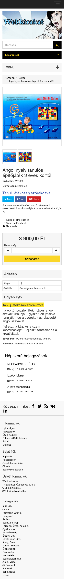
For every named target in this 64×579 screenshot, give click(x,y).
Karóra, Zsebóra (11, 545)
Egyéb (5, 575)
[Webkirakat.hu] (32, 25)
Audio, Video (9, 561)
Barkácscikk (8, 571)
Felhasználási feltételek (14, 438)
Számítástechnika (11, 558)
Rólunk (6, 441)
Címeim (6, 466)
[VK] (53, 406)
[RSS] (46, 406)
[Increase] (56, 250)
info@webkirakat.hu (15, 491)
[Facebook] (33, 406)
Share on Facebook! (16, 223)
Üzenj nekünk (9, 434)
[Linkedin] (5, 411)
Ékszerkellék (8, 548)
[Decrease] (7, 250)
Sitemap (6, 444)
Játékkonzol (8, 565)
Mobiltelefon (8, 555)
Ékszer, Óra (8, 535)
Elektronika (8, 552)
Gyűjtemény (8, 529)
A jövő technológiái (19, 387)
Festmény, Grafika (11, 512)
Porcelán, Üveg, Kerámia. (15, 525)
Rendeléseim (9, 459)
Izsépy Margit (15, 375)
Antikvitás (7, 506)
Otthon (6, 509)
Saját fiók (7, 456)
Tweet (9, 199)
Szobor (6, 519)
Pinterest (35, 199)
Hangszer (7, 516)
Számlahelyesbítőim (12, 463)
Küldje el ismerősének (17, 219)
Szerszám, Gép (10, 522)
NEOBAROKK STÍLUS (21, 364)
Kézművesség (9, 532)
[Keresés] (57, 45)
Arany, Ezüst (8, 542)
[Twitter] (40, 406)
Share (21, 199)
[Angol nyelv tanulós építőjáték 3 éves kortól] (9, 156)
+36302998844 (13, 487)
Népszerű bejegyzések (26, 355)
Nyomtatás (11, 226)
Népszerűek (8, 431)
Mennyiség (10, 245)
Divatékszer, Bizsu (11, 539)
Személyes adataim (12, 469)
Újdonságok (8, 428)
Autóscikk (7, 568)
